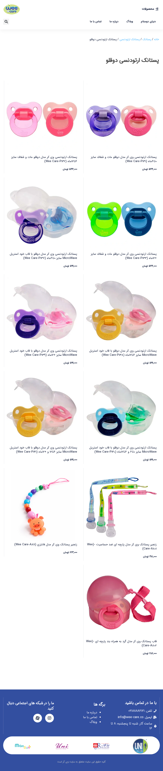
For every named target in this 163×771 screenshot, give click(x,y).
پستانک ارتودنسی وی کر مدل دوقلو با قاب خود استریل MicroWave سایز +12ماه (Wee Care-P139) (43, 352)
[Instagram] (49, 718)
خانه (156, 39)
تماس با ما (96, 21)
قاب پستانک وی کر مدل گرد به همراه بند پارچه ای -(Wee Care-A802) (121, 643)
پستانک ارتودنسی (129, 39)
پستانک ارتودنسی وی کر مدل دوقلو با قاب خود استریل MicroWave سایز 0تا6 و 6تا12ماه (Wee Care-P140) (123, 449)
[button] (6, 22)
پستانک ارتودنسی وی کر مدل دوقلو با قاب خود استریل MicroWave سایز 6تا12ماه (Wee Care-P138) (123, 352)
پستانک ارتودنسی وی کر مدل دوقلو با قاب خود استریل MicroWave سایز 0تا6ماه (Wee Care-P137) (43, 256)
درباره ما (114, 21)
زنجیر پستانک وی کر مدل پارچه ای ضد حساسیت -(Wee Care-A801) (122, 546)
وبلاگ (129, 21)
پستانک (147, 39)
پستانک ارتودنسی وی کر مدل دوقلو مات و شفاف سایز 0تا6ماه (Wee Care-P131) (124, 159)
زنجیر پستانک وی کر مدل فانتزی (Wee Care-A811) (45, 544)
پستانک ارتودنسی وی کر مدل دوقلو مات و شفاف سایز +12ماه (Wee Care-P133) (124, 256)
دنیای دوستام (148, 21)
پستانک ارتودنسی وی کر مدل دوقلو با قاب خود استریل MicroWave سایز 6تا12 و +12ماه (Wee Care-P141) (43, 449)
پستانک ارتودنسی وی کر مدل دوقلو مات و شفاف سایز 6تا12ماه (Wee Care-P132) (44, 159)
